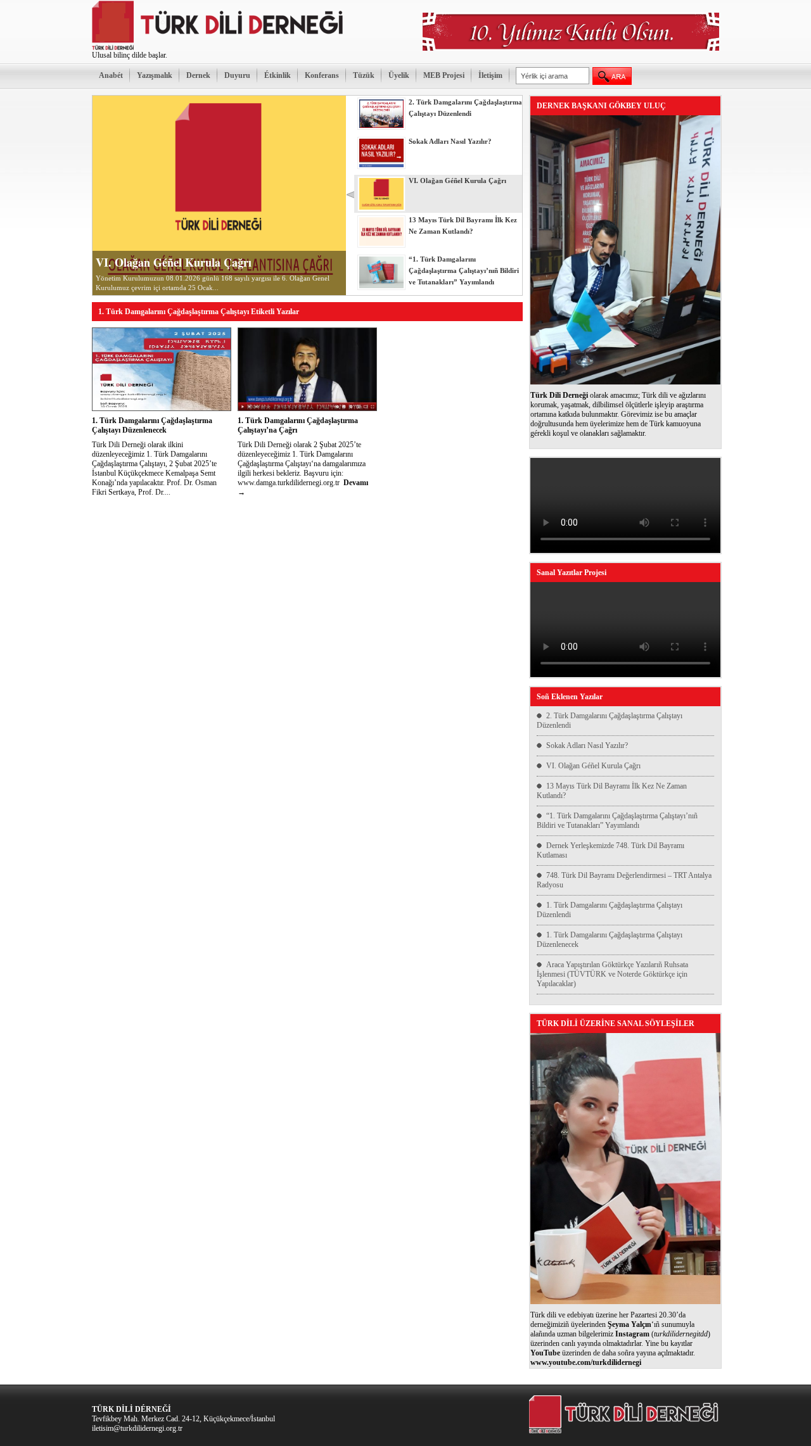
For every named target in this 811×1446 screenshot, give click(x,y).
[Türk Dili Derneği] (218, 48)
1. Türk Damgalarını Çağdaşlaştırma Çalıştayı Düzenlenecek (152, 425)
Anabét (111, 75)
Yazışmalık (154, 75)
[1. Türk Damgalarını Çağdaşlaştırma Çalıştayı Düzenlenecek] (161, 408)
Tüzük (363, 75)
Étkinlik (277, 75)
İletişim (490, 75)
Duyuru (237, 75)
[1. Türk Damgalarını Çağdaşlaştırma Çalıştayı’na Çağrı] (307, 408)
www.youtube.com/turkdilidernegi (585, 1362)
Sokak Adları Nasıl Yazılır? (587, 745)
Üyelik (398, 75)
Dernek (198, 75)
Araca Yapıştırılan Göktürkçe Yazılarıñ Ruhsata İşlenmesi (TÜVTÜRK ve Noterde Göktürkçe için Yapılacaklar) (612, 974)
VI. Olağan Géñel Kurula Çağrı (174, 262)
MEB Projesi (443, 75)
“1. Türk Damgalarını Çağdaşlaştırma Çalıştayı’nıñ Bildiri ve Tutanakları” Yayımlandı (617, 820)
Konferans (322, 75)
